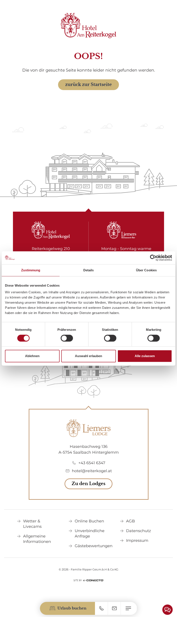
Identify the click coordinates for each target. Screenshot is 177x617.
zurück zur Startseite (88, 84)
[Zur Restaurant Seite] (126, 230)
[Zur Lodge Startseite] (88, 428)
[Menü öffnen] (129, 608)
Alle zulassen (145, 356)
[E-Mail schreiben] (114, 608)
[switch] (67, 338)
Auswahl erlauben (88, 356)
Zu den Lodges (88, 483)
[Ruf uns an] (101, 608)
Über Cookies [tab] (146, 270)
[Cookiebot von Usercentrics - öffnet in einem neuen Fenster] (153, 258)
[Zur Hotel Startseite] (88, 25)
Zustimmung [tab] (30, 270)
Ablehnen (32, 356)
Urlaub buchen (71, 608)
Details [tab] (88, 270)
